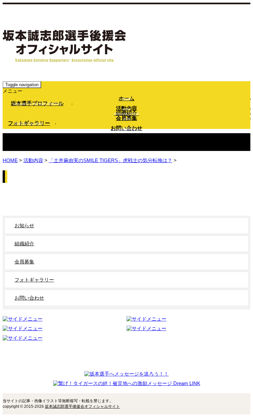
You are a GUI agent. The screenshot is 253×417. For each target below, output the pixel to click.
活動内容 (33, 160)
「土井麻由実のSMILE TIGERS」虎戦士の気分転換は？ (110, 160)
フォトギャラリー (29, 123)
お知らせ (24, 225)
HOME (10, 160)
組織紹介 (126, 113)
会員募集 (126, 118)
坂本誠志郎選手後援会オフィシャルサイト (82, 406)
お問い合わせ (126, 128)
